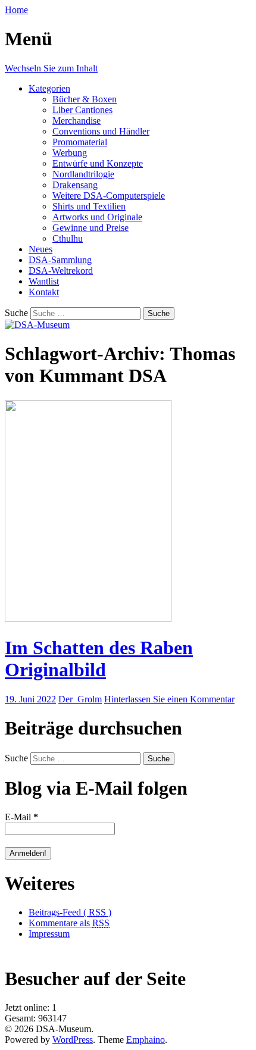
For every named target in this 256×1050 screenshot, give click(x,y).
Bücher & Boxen (84, 99)
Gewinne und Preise (90, 228)
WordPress (72, 1040)
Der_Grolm (80, 699)
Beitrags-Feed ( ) (70, 912)
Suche (16, 313)
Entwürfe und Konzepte (97, 163)
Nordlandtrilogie (83, 174)
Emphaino (145, 1040)
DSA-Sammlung (60, 260)
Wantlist (44, 281)
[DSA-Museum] (37, 325)
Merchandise (76, 120)
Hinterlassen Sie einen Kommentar (169, 699)
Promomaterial (79, 142)
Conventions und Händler (100, 131)
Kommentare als (69, 923)
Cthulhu (67, 238)
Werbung (69, 153)
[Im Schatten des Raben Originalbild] (88, 619)
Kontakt (44, 292)
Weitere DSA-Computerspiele (108, 195)
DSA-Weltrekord (61, 270)
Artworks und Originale (97, 217)
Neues (40, 249)
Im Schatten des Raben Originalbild (99, 658)
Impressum (49, 934)
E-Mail (21, 817)
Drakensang (75, 185)
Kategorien (49, 88)
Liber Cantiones (82, 110)
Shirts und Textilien (89, 206)
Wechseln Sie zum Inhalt (51, 68)
